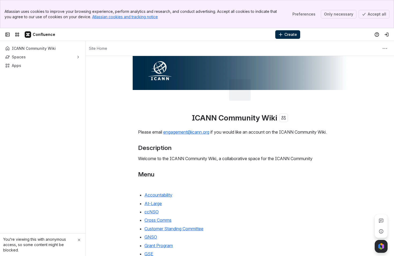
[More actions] (385, 48)
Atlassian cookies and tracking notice (125, 16)
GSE (148, 232)
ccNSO (151, 190)
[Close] (79, 240)
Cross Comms (158, 198)
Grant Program (158, 224)
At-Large (153, 182)
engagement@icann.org (186, 110)
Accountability (158, 173)
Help (148, 241)
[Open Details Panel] (381, 231)
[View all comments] (381, 220)
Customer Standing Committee (173, 207)
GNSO (150, 215)
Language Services (163, 249)
